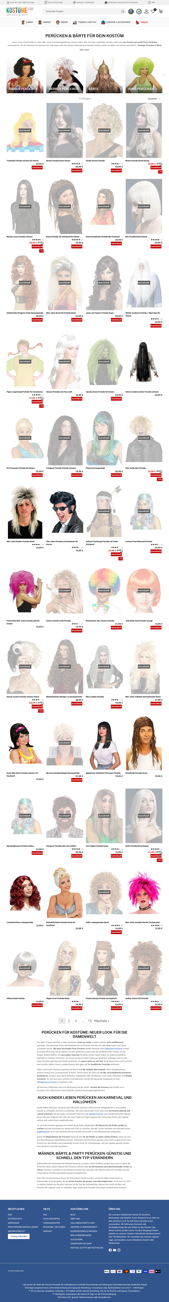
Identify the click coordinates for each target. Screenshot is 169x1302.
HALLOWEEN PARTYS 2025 (83, 1223)
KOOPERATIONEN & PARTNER (84, 1231)
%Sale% (144, 22)
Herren (47, 22)
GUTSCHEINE (77, 1239)
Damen (29, 22)
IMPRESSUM (13, 1223)
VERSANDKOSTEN (51, 1223)
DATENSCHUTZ (15, 1219)
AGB (10, 1215)
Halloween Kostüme (113, 1048)
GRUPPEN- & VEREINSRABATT (84, 1227)
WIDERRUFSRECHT (16, 1231)
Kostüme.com (19, 1271)
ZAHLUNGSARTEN (51, 1219)
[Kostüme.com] (20, 11)
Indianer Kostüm (96, 1114)
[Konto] (146, 11)
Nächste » (101, 1021)
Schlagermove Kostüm (47, 1082)
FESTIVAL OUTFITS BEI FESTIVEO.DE (87, 1248)
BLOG (73, 1215)
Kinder (64, 22)
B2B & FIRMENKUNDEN (81, 1235)
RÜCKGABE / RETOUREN (54, 1227)
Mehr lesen (84, 49)
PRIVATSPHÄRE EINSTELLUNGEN (23, 1227)
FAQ (45, 1215)
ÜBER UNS (75, 1219)
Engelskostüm (43, 1132)
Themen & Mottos (87, 22)
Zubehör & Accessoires (118, 22)
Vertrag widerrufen (19, 1236)
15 (90, 1021)
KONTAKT (47, 1231)
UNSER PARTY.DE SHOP (81, 1243)
